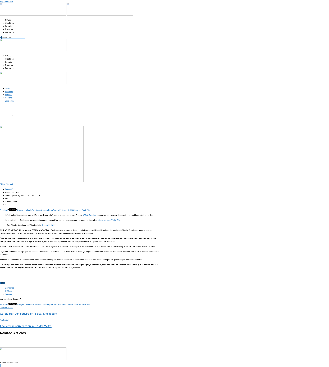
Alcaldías (9, 23)
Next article (5, 320)
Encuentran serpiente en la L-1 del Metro (26, 326)
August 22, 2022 (48, 225)
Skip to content (6, 1)
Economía (9, 32)
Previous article (6, 307)
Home (2, 115)
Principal (8, 294)
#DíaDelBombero (90, 215)
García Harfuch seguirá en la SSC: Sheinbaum (28, 313)
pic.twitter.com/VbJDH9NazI (110, 220)
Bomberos (9, 288)
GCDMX (8, 291)
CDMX (8, 20)
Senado (8, 26)
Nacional (9, 29)
